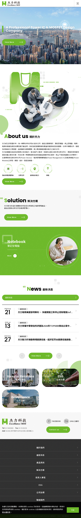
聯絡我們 (40, 499)
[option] (40, 35)
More (9, 256)
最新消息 (40, 455)
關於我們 (40, 447)
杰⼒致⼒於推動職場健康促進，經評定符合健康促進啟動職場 (45, 339)
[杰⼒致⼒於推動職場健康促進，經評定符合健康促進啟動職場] (76, 338)
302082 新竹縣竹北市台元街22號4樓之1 (19, 431)
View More (9, 42)
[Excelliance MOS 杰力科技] (14, 421)
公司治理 (21, 400)
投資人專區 (21, 379)
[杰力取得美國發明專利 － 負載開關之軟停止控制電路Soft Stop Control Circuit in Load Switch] (76, 311)
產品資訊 (40, 462)
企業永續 (61, 379)
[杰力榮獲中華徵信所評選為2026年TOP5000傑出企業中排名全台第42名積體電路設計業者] (76, 324)
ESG (41, 485)
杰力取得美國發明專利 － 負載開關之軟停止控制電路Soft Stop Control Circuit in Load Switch (45, 312)
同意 (72, 510)
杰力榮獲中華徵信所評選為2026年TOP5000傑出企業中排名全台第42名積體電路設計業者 (45, 325)
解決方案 (40, 470)
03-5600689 (9, 428)
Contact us (54, 430)
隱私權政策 (6, 512)
